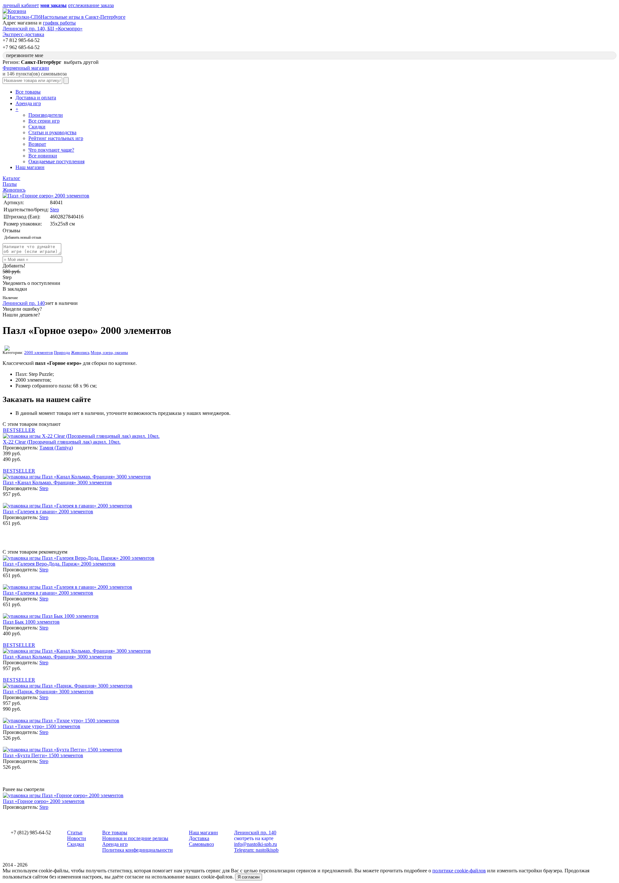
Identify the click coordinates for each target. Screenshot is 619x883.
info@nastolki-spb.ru (255, 844)
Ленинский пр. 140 (24, 303)
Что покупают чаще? (51, 150)
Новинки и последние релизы (135, 838)
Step (54, 209)
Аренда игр (28, 103)
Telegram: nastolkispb (256, 850)
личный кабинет (21, 5)
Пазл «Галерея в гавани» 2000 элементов (48, 511)
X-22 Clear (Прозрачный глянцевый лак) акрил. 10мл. (62, 442)
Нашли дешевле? (21, 314)
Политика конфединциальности (137, 850)
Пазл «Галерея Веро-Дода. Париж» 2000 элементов (59, 564)
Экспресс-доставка (23, 34)
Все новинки (42, 155)
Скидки (36, 126)
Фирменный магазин (26, 68)
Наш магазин (29, 167)
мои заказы (53, 5)
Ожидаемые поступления (56, 161)
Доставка (199, 838)
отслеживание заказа (91, 5)
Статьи (75, 832)
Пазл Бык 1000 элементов (31, 622)
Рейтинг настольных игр (55, 138)
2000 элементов (38, 352)
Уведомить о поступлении (31, 283)
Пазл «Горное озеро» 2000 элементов (43, 801)
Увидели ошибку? (22, 309)
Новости (76, 838)
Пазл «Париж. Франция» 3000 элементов (48, 691)
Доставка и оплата (35, 97)
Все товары (28, 92)
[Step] (7, 349)
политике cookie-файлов (459, 870)
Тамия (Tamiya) (56, 447)
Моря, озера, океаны (109, 352)
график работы (59, 22)
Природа (62, 352)
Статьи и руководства (52, 132)
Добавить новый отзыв (22, 237)
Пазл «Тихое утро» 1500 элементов (41, 726)
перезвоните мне (24, 55)
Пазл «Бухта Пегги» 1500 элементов (43, 755)
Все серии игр (44, 121)
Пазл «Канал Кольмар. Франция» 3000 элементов (57, 482)
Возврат (37, 144)
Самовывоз (201, 844)
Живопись (80, 352)
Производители (45, 115)
